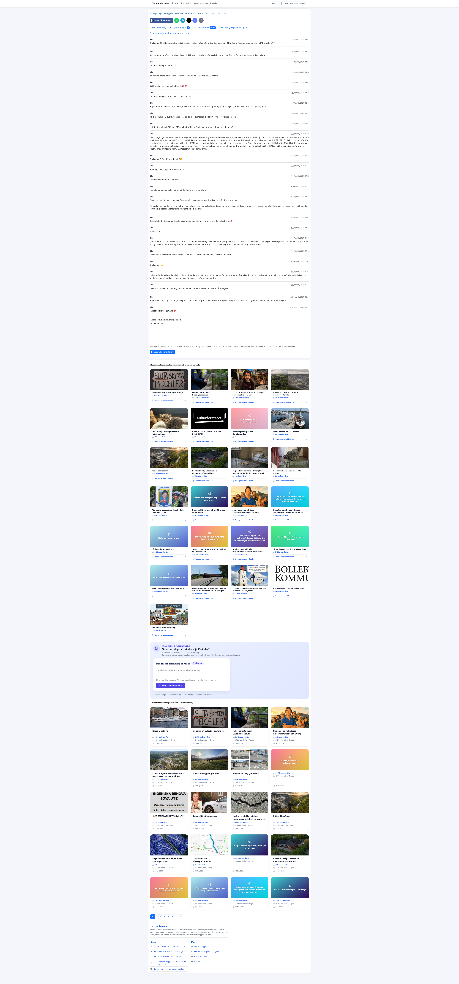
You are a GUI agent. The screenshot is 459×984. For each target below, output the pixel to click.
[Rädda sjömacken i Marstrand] (290, 425)
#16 (292, 217)
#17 (292, 227)
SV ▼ (176, 3)
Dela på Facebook (163, 20)
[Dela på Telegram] (182, 20)
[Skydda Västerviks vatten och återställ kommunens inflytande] (249, 583)
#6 (293, 92)
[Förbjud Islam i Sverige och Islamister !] (290, 542)
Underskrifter (205, 27)
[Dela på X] (188, 20)
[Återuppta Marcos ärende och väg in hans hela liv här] (169, 504)
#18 (292, 238)
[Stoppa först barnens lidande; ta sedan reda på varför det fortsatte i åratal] (249, 465)
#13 (292, 176)
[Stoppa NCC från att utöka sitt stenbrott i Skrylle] (290, 387)
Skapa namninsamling (172, 685)
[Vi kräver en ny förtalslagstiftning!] (169, 386)
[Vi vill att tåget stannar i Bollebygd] (290, 582)
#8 (293, 113)
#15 (292, 196)
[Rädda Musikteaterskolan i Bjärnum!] (169, 582)
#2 (293, 51)
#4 (293, 72)
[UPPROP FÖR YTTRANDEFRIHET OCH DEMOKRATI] (209, 426)
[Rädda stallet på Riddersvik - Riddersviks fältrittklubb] (209, 465)
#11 (292, 155)
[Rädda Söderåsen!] (169, 464)
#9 (293, 123)
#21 (292, 271)
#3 (293, 62)
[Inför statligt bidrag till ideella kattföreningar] (169, 426)
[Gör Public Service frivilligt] (169, 621)
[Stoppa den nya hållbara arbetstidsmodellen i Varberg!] (249, 504)
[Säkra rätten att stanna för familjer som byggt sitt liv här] (249, 387)
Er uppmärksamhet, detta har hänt (169, 33)
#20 (292, 261)
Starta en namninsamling (295, 3)
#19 (292, 251)
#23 (291, 297)
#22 (292, 285)
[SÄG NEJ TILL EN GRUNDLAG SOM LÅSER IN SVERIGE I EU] (209, 544)
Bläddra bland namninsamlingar (194, 3)
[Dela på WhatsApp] (176, 20)
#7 (293, 103)
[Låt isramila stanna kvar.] (169, 542)
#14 (292, 186)
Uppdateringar (180, 27)
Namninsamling (159, 27)
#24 (291, 307)
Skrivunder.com (160, 3)
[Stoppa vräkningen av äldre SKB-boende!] (290, 465)
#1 (293, 39)
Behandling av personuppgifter (234, 27)
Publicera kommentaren (162, 352)
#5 (293, 82)
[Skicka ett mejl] (194, 20)
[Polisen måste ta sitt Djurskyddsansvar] (209, 387)
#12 (292, 166)
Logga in (276, 3)
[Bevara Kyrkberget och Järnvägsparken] (249, 426)
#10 (292, 134)
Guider (153, 942)
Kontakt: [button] (214, 3)
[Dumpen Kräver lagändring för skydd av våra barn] (209, 504)
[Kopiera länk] (201, 20)
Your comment (156, 323)
